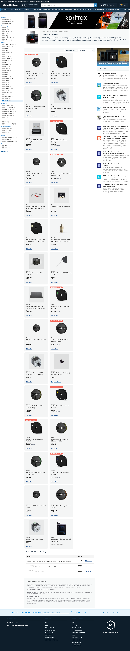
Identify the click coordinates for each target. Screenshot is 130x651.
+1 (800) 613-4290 (44, 1)
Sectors (3, 17)
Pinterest (113, 612)
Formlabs (8, 60)
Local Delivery (77, 630)
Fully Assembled (10, 124)
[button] (30, 5)
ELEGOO (7, 56)
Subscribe (78, 612)
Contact (75, 625)
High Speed (8, 105)
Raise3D (7, 86)
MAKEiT (7, 68)
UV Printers (8, 40)
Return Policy (77, 637)
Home (43, 31)
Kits (6, 122)
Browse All (4, 151)
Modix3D (7, 76)
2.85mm (7, 148)
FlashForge (8, 58)
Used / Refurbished (10, 137)
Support (48, 635)
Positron (7, 80)
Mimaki (7, 74)
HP (6, 62)
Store (48, 31)
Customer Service (35, 1)
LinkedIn (110, 612)
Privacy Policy (77, 640)
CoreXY (7, 130)
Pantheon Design (9, 78)
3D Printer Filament (36, 9)
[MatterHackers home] (10, 5)
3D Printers (26, 9)
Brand (3, 42)
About (74, 622)
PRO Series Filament (98, 9)
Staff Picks (18, 9)
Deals (3, 135)
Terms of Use (76, 642)
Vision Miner (8, 96)
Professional (50, 630)
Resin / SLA (8, 32)
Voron (6, 94)
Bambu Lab (46, 9)
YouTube (117, 612)
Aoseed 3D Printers (10, 44)
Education (49, 632)
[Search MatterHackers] (95, 5)
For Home (8, 19)
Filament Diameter (7, 144)
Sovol (6, 90)
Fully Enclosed (9, 113)
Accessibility (76, 645)
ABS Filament (77, 9)
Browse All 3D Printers (9, 14)
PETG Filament (87, 9)
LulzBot (7, 66)
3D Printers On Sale (10, 141)
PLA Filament (68, 9)
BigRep (7, 48)
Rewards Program (78, 632)
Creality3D (8, 52)
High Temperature (9, 107)
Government (49, 637)
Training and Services (57, 9)
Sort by (75, 50)
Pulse (6, 84)
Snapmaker (8, 88)
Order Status (76, 627)
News (47, 625)
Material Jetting (9, 37)
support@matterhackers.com (18, 625)
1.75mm (7, 146)
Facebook (100, 612)
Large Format (9, 109)
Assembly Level (6, 120)
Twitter (103, 612)
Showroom (49, 627)
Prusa (6, 82)
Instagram (106, 612)
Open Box (7, 139)
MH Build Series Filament (112, 9)
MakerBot (7, 70)
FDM (6, 30)
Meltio (6, 72)
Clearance (69, 50)
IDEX (6, 117)
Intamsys (7, 64)
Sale (12, 9)
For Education (9, 21)
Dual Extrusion (9, 115)
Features (4, 103)
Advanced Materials (10, 111)
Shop (47, 622)
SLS (6, 34)
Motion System (6, 126)
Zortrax (7, 100)
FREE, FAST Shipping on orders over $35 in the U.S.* (15, 1)
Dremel (7, 54)
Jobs (73, 635)
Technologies (5, 26)
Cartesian (8, 128)
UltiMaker (8, 92)
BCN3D (7, 50)
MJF (6, 36)
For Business (9, 23)
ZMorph (7, 98)
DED (6, 27)
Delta (6, 132)
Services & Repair (51, 640)
